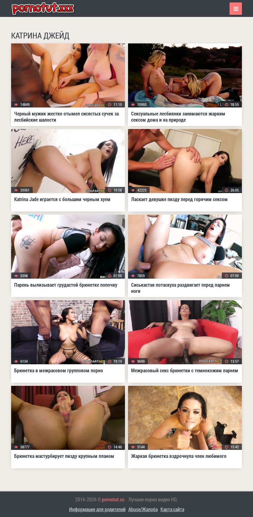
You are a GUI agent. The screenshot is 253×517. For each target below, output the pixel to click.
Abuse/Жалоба (143, 509)
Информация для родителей (97, 509)
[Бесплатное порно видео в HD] (48, 8)
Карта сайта (172, 509)
